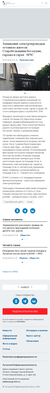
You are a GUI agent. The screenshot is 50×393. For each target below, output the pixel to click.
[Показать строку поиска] (42, 3)
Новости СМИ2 (10, 271)
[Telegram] (25, 210)
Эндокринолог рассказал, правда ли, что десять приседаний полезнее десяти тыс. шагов (23, 228)
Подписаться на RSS (25, 311)
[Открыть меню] (46, 3)
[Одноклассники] (17, 210)
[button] (25, 93)
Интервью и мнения (36, 330)
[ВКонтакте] (32, 210)
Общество (25, 235)
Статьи (6, 349)
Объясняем (32, 341)
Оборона (23, 258)
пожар (30, 202)
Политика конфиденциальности (20, 357)
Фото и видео (10, 344)
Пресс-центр (33, 336)
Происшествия (27, 60)
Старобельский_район (13, 202)
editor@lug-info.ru (11, 382)
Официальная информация (10, 337)
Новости (7, 330)
